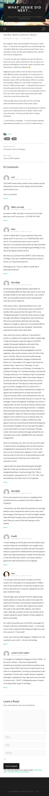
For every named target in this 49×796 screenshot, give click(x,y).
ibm (14, 139)
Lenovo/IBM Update (11, 157)
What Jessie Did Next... (24, 9)
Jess (13, 573)
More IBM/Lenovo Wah (20, 34)
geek (7, 139)
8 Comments (26, 38)
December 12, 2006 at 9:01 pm (21, 209)
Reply (5, 198)
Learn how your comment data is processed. (22, 771)
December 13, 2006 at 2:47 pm (21, 231)
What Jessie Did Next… (25, 791)
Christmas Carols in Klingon (14, 148)
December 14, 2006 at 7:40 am (21, 576)
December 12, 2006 (11, 38)
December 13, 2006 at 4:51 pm (21, 493)
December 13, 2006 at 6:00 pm (21, 538)
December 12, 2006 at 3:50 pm (21, 179)
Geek (9, 134)
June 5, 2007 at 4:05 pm (19, 655)
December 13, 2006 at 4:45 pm (21, 285)
